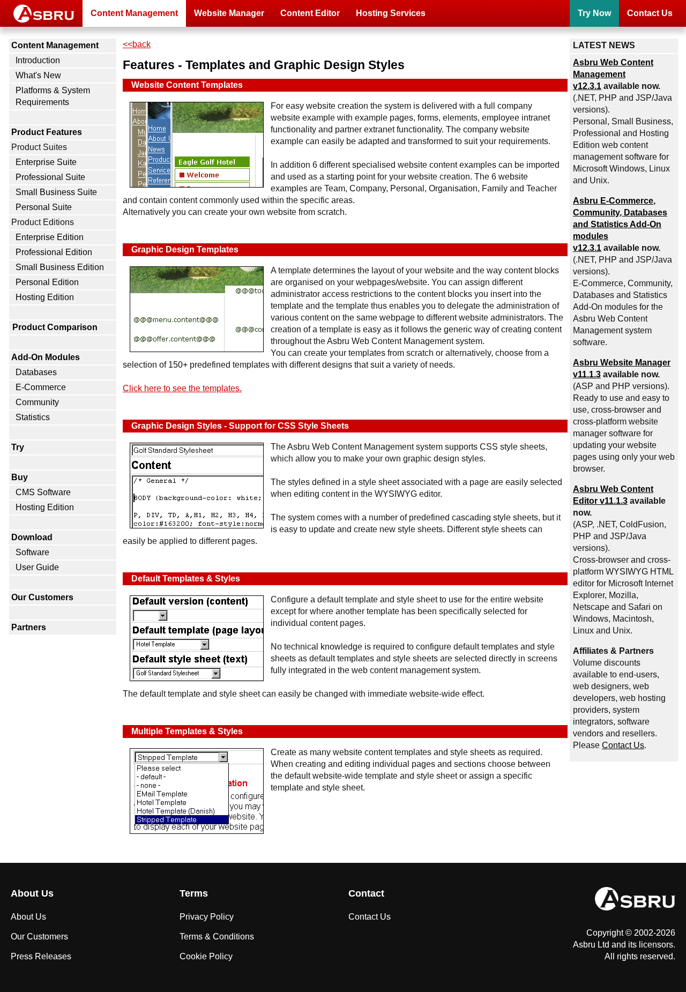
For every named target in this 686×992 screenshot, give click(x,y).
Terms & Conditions (217, 936)
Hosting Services (391, 13)
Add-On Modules (45, 357)
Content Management (134, 13)
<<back (137, 44)
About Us (28, 916)
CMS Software (43, 492)
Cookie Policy (206, 956)
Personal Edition (47, 282)
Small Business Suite (56, 192)
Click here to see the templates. (182, 388)
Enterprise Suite (46, 162)
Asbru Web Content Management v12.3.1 (613, 74)
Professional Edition (54, 252)
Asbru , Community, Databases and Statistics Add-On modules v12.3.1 (620, 224)
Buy (19, 477)
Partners (28, 627)
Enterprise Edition (50, 237)
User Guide (37, 567)
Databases (36, 372)
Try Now (594, 13)
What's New (38, 75)
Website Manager (229, 13)
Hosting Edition (45, 297)
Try (17, 447)
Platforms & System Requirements (53, 96)
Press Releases (41, 956)
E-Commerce (41, 387)
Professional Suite (50, 177)
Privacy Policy (207, 916)
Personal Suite (44, 207)
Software (32, 552)
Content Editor (310, 13)
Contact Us (650, 13)
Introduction (38, 60)
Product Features (46, 132)
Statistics (33, 417)
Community (37, 402)
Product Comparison (55, 327)
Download (32, 537)
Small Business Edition (60, 267)
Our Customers (42, 597)
